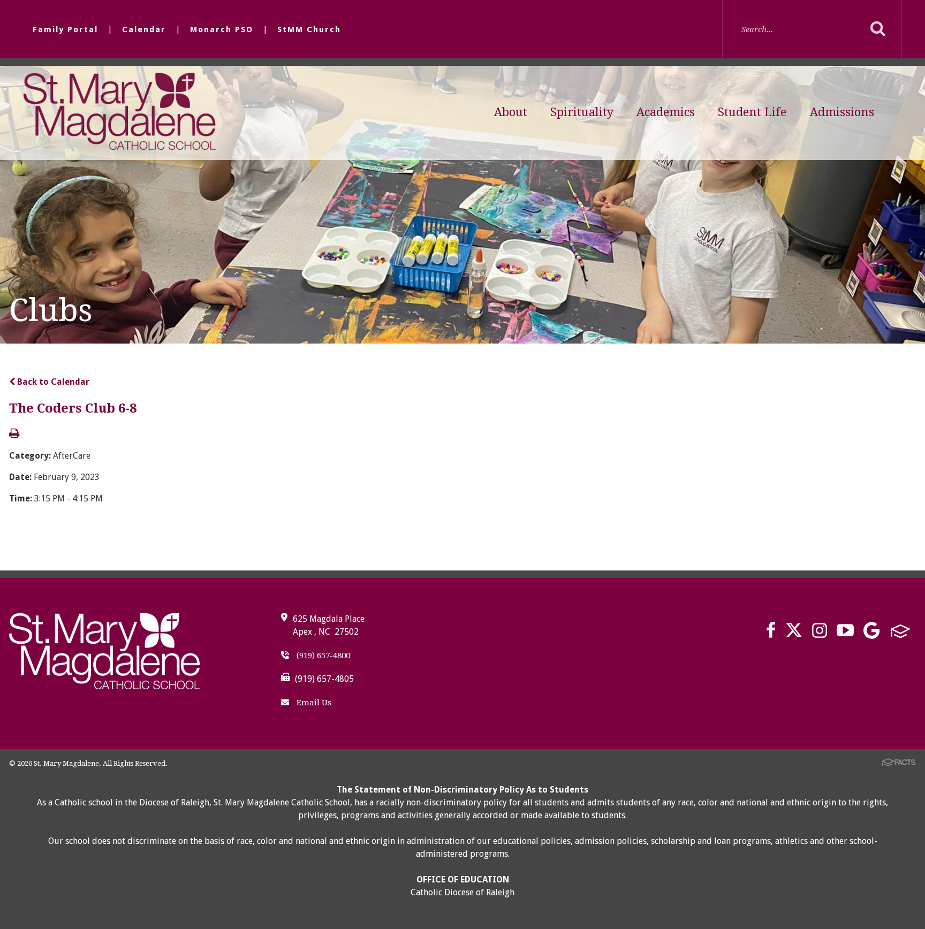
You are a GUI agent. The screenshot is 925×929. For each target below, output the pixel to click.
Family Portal (65, 29)
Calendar (144, 29)
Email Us (312, 702)
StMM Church (309, 29)
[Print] (14, 434)
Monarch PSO (221, 29)
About (510, 112)
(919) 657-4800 (322, 655)
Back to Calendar (52, 382)
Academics (665, 112)
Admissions (842, 112)
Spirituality (581, 112)
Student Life (752, 112)
